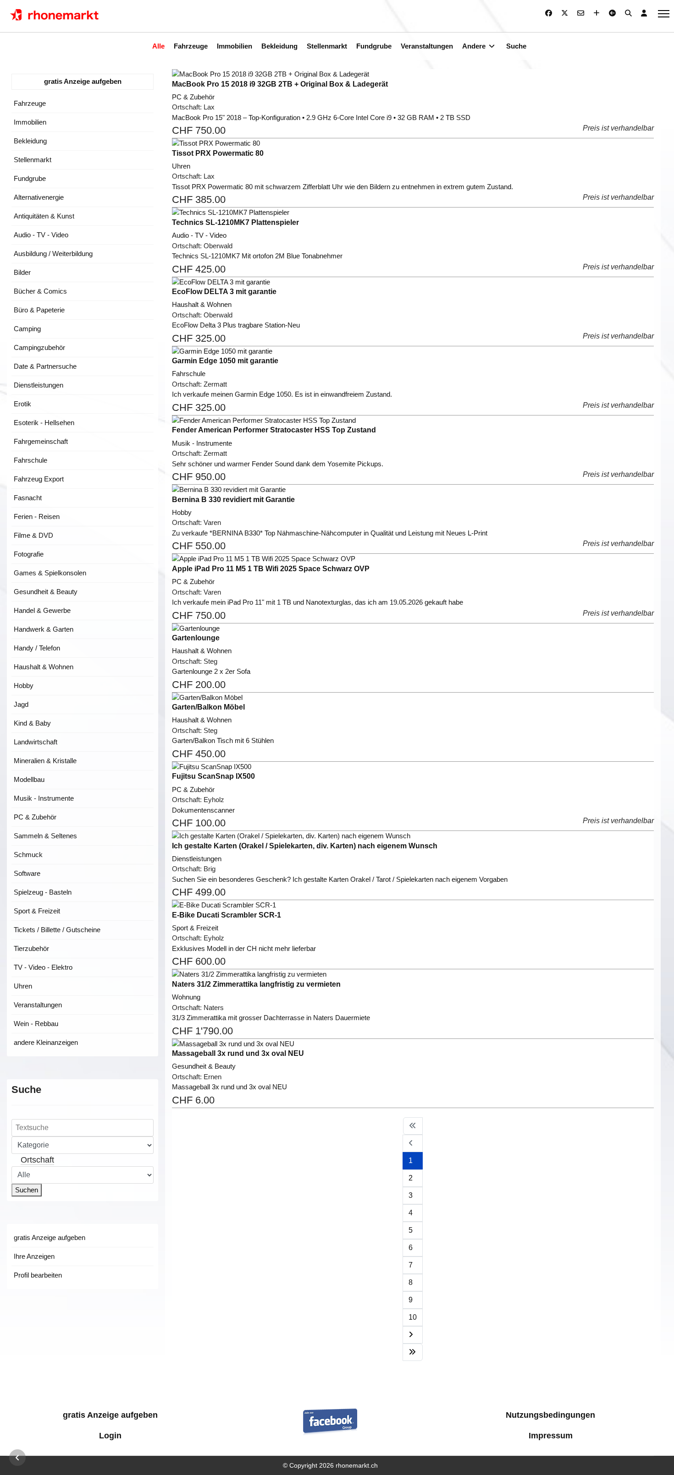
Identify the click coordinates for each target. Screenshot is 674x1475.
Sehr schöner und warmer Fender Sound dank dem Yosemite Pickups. (277, 464)
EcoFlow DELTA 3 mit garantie (224, 291)
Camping (27, 329)
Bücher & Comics (40, 291)
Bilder (22, 272)
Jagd (21, 704)
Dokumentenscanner (203, 810)
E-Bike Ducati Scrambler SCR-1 (226, 915)
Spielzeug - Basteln (43, 892)
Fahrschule (30, 460)
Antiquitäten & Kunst (44, 216)
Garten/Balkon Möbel (208, 707)
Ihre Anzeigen (34, 1256)
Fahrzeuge (191, 46)
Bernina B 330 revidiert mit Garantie (233, 499)
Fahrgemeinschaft (41, 441)
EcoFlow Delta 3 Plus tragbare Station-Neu (236, 325)
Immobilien (234, 46)
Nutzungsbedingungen (550, 1415)
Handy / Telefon (37, 648)
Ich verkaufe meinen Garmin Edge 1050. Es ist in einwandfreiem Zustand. (282, 394)
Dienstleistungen (38, 385)
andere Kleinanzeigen (46, 1042)
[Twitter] (564, 13)
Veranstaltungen (427, 46)
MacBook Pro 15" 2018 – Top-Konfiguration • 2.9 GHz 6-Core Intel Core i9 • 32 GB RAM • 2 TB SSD (321, 117)
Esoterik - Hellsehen (44, 422)
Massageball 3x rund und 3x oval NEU (238, 1053)
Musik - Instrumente (44, 798)
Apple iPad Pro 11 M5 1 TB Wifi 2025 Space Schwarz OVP (271, 569)
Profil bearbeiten (38, 1275)
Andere (474, 46)
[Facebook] (548, 13)
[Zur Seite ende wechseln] (413, 1352)
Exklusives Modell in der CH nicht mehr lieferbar (244, 948)
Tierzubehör (31, 948)
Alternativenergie (39, 197)
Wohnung (186, 997)
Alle (158, 46)
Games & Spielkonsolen (50, 573)
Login (110, 1435)
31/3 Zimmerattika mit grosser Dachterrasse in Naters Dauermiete (271, 1018)
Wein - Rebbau (36, 1023)
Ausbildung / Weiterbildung (53, 253)
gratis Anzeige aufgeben (83, 81)
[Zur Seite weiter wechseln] (413, 1335)
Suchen (26, 1190)
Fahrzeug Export (39, 479)
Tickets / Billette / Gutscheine (57, 930)
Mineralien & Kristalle (45, 761)
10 (413, 1317)
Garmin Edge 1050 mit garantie (225, 361)
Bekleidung (279, 46)
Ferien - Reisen (37, 516)
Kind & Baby (32, 723)
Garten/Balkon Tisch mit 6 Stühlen (223, 740)
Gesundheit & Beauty (45, 591)
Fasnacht (28, 498)
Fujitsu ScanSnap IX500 (213, 776)
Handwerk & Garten (43, 629)
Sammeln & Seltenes (45, 836)
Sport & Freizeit (37, 911)
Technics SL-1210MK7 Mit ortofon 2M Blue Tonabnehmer (257, 256)
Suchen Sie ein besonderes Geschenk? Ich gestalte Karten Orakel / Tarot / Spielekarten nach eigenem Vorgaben (340, 879)
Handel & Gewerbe (42, 610)
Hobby (23, 685)
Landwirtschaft (35, 742)
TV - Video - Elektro (43, 967)
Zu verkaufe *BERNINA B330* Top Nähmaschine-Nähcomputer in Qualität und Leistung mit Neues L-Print (329, 533)
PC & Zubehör (35, 817)
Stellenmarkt (327, 46)
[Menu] (663, 13)
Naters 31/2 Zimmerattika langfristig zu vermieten (256, 984)
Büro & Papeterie (39, 310)
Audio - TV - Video (41, 235)
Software (27, 873)
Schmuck (28, 854)
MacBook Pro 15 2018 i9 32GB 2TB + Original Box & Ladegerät (280, 84)
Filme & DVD (33, 535)
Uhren (23, 986)
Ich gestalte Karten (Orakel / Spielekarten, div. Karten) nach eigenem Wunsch (304, 846)
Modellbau (29, 779)
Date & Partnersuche (45, 366)
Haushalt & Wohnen (43, 667)
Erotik (22, 404)
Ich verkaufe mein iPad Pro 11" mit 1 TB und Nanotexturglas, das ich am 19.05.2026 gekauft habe (317, 602)
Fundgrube (374, 46)
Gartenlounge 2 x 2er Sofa (211, 671)
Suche (516, 46)
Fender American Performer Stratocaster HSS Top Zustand (274, 430)
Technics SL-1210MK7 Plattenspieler (235, 222)
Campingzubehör (39, 347)
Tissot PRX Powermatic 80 (218, 153)
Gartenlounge (196, 638)
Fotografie (29, 554)
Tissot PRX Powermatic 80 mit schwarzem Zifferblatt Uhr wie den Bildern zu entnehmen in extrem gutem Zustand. (342, 187)
